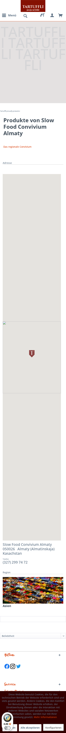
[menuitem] (9, 15)
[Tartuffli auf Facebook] (6, 670)
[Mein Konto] (52, 15)
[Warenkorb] (60, 15)
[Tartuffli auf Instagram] (12, 670)
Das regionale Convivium (17, 146)
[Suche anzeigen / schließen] (25, 16)
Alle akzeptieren (30, 727)
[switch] (7, 728)
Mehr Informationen (45, 717)
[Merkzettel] (44, 15)
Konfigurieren (53, 727)
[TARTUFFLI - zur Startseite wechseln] (33, 6)
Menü (12, 15)
